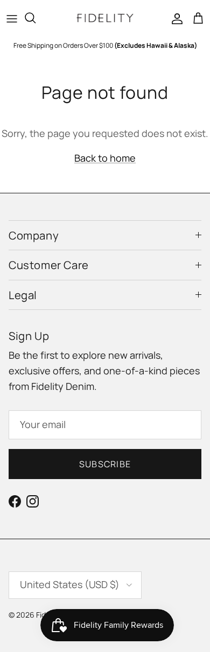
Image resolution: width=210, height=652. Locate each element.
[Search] (35, 18)
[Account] (174, 18)
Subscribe (105, 464)
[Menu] (12, 18)
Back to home (105, 157)
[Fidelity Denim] (105, 18)
